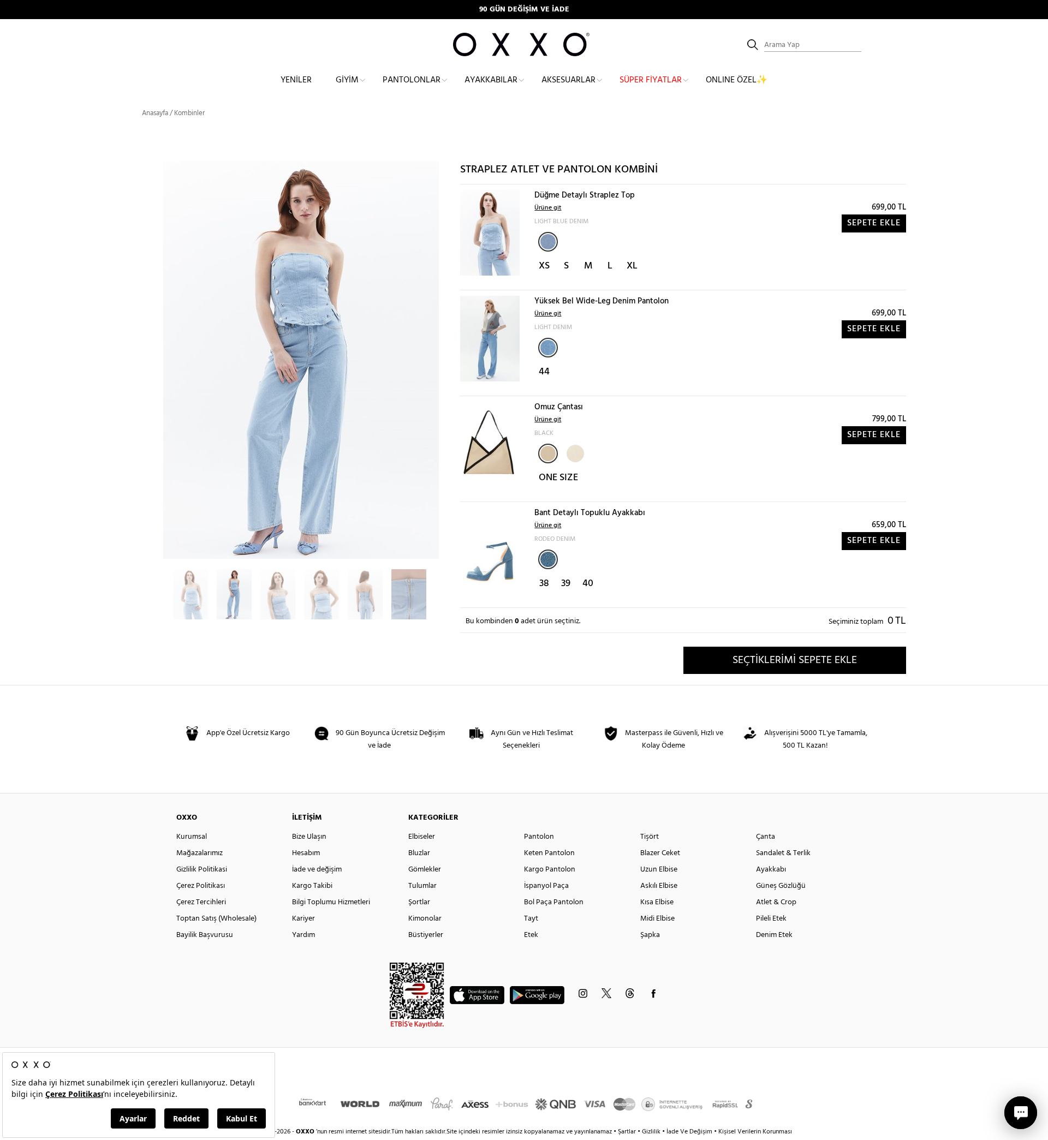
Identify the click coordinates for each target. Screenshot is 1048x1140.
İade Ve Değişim (689, 1131)
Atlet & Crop (776, 902)
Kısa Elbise (657, 902)
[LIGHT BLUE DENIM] (548, 242)
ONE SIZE (558, 478)
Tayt (531, 918)
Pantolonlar (411, 80)
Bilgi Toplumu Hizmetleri (331, 902)
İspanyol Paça (546, 886)
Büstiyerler (425, 935)
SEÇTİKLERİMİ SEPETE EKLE (795, 660)
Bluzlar (419, 853)
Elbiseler (421, 837)
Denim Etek (774, 935)
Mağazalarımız (199, 853)
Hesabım (306, 853)
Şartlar (628, 1131)
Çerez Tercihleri (201, 902)
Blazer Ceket (660, 853)
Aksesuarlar (568, 80)
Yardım (303, 935)
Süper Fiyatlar (651, 80)
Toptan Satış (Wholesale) (216, 918)
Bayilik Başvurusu (204, 935)
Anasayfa (155, 113)
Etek (531, 935)
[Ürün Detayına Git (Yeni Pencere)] (490, 232)
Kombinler (189, 113)
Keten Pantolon (549, 853)
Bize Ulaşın (309, 837)
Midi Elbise (657, 918)
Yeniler (296, 80)
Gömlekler (424, 869)
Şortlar (419, 902)
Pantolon (539, 837)
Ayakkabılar (491, 80)
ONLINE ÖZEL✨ (736, 80)
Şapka (650, 935)
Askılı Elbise (658, 886)
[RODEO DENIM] (548, 559)
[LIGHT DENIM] (548, 347)
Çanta (765, 837)
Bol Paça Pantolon (553, 902)
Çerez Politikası (200, 886)
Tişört (649, 837)
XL (632, 266)
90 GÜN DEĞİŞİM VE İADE (524, 9)
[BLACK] (548, 453)
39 (565, 584)
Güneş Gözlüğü (781, 886)
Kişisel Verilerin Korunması (755, 1131)
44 (544, 372)
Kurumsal (191, 837)
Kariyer (303, 918)
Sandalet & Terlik (783, 853)
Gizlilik (652, 1131)
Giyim (347, 80)
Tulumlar (422, 886)
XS (544, 266)
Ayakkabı (771, 869)
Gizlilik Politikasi (201, 869)
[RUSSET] (574, 452)
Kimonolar (425, 918)
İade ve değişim (317, 869)
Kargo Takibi (312, 886)
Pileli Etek (771, 918)
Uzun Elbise (658, 869)
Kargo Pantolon (549, 869)
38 (544, 584)
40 (587, 584)
